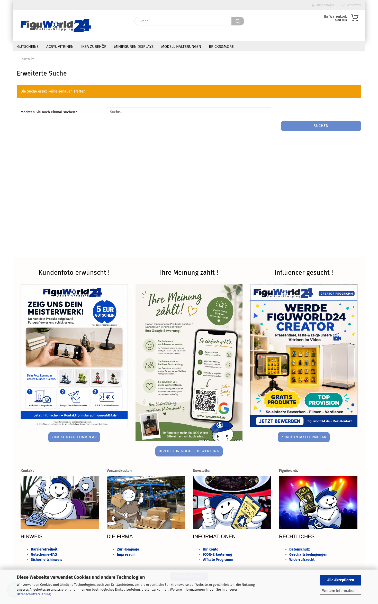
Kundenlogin (324, 5)
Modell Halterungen (181, 46)
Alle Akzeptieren (340, 580)
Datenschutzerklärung (34, 594)
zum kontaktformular (74, 437)
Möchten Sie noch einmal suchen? (49, 112)
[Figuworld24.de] (56, 25)
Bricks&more (221, 46)
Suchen (321, 126)
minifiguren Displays (134, 46)
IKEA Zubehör (93, 46)
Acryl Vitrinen (60, 46)
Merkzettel (353, 5)
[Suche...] (237, 21)
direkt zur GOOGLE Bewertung (189, 451)
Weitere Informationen (340, 591)
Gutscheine (28, 46)
